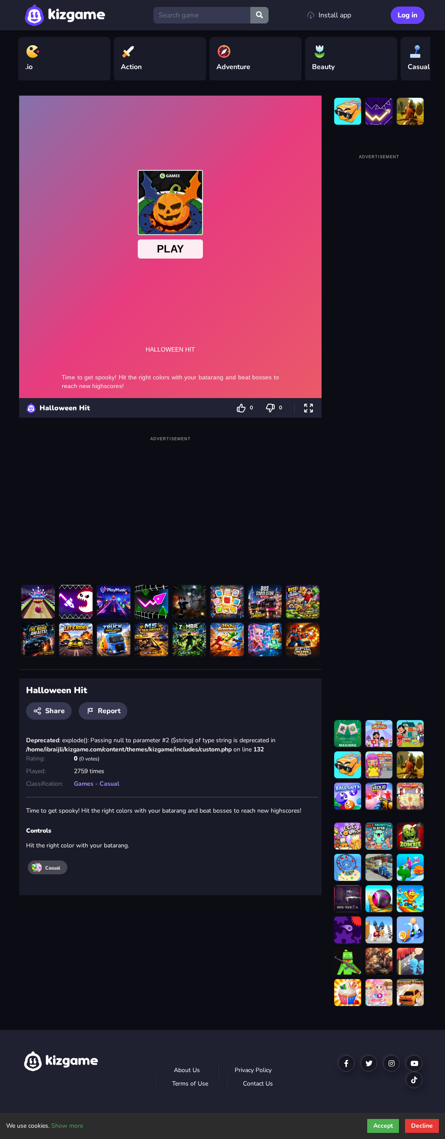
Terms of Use (190, 1083)
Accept (383, 1126)
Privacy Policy (253, 1070)
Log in (408, 15)
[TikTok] (414, 1080)
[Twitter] (369, 1063)
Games (83, 784)
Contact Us (258, 1083)
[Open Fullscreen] (308, 408)
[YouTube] (414, 1063)
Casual (109, 784)
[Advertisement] (170, 504)
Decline (422, 1126)
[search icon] (259, 15)
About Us (187, 1070)
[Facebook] (346, 1063)
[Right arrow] (419, 59)
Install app (335, 15)
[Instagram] (391, 1063)
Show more (67, 1126)
